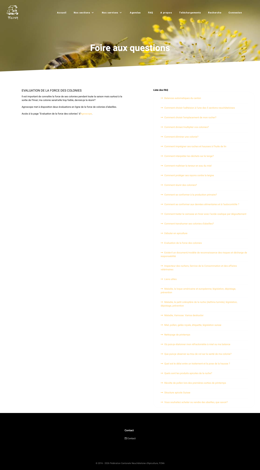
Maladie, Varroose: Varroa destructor (183, 315)
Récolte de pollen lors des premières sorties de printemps (195, 383)
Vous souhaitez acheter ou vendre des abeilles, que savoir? (196, 402)
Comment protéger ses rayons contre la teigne (189, 175)
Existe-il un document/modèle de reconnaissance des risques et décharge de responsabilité (204, 254)
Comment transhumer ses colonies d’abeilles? (189, 223)
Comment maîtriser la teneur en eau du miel (188, 166)
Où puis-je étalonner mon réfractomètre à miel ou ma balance (197, 344)
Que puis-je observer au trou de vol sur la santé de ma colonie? (198, 354)
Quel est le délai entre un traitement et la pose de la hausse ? (197, 363)
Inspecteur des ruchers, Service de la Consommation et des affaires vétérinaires (199, 267)
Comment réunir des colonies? (180, 185)
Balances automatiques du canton (182, 98)
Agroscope (86, 114)
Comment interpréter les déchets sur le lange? (189, 156)
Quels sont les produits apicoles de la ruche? (188, 373)
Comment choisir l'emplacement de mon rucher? (190, 117)
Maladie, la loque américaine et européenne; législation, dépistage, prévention (198, 290)
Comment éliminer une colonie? (181, 137)
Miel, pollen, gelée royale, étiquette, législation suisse (192, 325)
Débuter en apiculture (175, 233)
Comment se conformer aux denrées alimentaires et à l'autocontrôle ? (201, 204)
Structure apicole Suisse (177, 392)
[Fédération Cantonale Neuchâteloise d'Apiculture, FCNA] (13, 12)
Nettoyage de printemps (177, 335)
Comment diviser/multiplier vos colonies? (186, 127)
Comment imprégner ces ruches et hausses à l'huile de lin (195, 146)
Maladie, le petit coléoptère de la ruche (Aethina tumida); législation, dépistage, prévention (199, 304)
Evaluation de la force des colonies (183, 243)
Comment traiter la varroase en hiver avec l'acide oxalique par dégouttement (205, 214)
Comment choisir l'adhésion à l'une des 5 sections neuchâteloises (199, 108)
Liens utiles (170, 279)
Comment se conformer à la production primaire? (190, 195)
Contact (131, 438)
